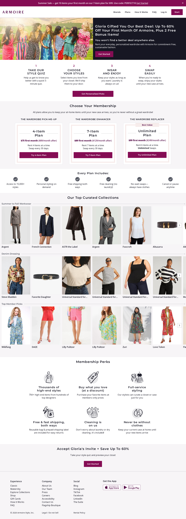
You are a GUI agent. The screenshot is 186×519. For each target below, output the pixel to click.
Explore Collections (20, 492)
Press (45, 492)
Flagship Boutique (51, 505)
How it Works (17, 502)
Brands (117, 12)
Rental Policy (79, 512)
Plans (127, 12)
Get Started (142, 3)
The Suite (78, 502)
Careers (46, 495)
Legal (44, 512)
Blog (76, 485)
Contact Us (47, 502)
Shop (13, 495)
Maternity (15, 488)
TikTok (77, 492)
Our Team (47, 488)
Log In (164, 12)
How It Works (141, 12)
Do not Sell (53, 512)
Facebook (78, 495)
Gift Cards (15, 498)
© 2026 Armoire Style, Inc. (22, 512)
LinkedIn (78, 498)
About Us (46, 485)
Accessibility (48, 498)
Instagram (79, 488)
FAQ (154, 12)
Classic (13, 485)
